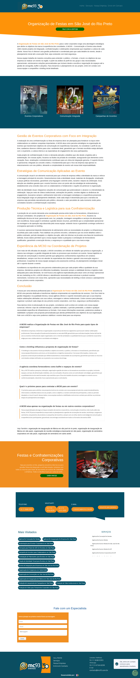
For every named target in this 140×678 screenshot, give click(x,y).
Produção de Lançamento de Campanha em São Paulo (36, 583)
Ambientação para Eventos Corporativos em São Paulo (36, 543)
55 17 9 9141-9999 (62, 509)
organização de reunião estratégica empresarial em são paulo (57, 431)
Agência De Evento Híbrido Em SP (102, 549)
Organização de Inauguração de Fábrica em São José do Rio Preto (39, 579)
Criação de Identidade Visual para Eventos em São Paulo (36, 561)
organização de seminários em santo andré (54, 434)
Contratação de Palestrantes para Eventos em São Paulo (36, 556)
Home (81, 6)
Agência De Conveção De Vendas (29, 539)
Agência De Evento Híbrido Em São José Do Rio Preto (105, 544)
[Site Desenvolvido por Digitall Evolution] (77, 675)
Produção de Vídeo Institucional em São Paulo (70, 583)
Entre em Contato (115, 6)
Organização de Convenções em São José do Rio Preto (36, 574)
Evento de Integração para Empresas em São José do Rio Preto (39, 565)
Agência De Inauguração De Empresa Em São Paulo (59, 539)
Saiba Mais (51, 475)
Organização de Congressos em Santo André (33, 570)
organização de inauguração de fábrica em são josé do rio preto (52, 428)
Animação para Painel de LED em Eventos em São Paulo (36, 548)
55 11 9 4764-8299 (50, 509)
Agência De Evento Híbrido (100, 540)
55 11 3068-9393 (26, 509)
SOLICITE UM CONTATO (108, 507)
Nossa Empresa (100, 6)
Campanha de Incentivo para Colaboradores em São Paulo (37, 552)
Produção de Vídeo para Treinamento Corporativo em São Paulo (39, 587)
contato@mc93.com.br (82, 509)
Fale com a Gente (69, 29)
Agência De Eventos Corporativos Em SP (104, 553)
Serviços (89, 6)
